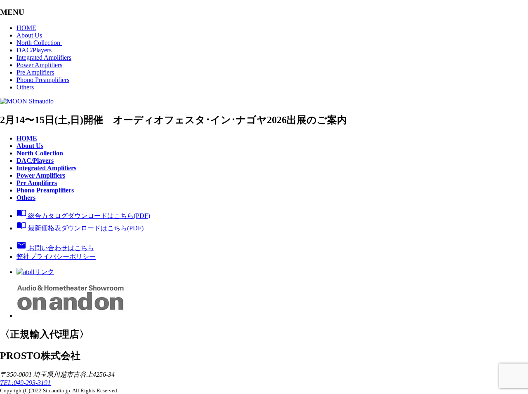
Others (25, 87)
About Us (29, 35)
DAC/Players (34, 50)
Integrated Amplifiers (43, 57)
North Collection (39, 42)
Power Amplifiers (39, 64)
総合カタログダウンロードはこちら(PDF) (83, 215)
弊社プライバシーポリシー (56, 256)
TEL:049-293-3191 (25, 382)
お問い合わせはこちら (55, 247)
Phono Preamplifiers (42, 79)
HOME (26, 27)
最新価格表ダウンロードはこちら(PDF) (80, 228)
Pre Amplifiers (35, 72)
